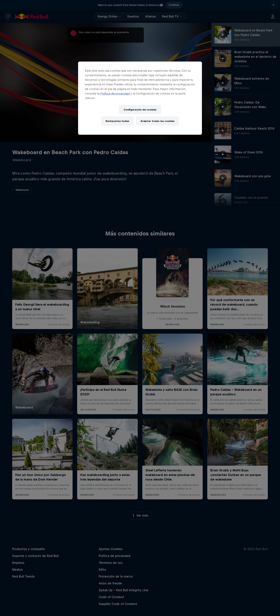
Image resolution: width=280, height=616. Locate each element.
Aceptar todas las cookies (157, 121)
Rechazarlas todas (117, 121)
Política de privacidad (115, 93)
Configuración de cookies (140, 109)
